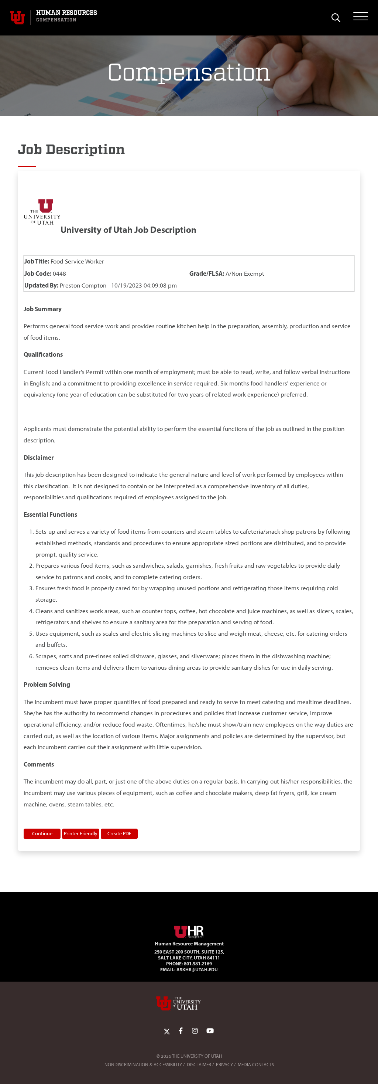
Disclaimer (199, 1064)
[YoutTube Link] (210, 1031)
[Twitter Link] (167, 1031)
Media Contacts (256, 1064)
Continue (42, 833)
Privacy (224, 1064)
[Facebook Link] (181, 1031)
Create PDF (119, 833)
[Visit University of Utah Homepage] (17, 18)
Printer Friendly (80, 833)
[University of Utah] (189, 1003)
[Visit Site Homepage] (189, 931)
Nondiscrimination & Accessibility (143, 1064)
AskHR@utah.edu (197, 969)
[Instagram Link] (195, 1031)
